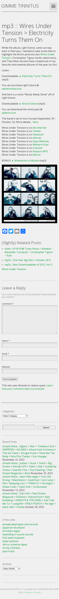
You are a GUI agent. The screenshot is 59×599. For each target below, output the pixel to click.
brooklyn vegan (11, 531)
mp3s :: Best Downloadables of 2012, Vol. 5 (28, 264)
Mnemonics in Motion (26, 160)
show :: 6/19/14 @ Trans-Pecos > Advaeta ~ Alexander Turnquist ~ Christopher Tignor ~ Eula (29, 252)
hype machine (10, 541)
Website (6, 366)
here (35, 122)
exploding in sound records (17, 534)
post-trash (8, 551)
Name (6, 340)
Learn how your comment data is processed (27, 387)
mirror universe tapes (14, 544)
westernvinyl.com (11, 88)
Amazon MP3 (40, 151)
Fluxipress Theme (33, 592)
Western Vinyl (40, 144)
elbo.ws (37, 137)
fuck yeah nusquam (13, 537)
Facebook (38, 134)
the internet (39, 127)
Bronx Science (30, 103)
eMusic (37, 154)
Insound (37, 148)
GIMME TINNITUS (20, 5)
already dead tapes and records (20, 524)
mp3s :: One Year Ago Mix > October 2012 (28, 260)
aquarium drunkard (13, 527)
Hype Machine (41, 141)
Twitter (37, 131)
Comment (8, 303)
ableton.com (9, 112)
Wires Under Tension (14, 269)
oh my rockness (11, 547)
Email (5, 353)
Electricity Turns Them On (37, 76)
